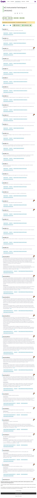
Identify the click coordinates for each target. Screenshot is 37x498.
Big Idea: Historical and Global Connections (20, 81)
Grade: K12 (15, 271)
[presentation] (4, 18)
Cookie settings (18, 490)
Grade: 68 (10, 33)
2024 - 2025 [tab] (22, 18)
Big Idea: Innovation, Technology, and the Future (21, 72)
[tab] (7, 25)
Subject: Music (6, 33)
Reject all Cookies (18, 496)
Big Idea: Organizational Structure (19, 128)
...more (17, 269)
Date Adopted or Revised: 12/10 (8, 34)
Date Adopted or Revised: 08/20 (8, 272)
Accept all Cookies (18, 493)
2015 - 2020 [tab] (5, 18)
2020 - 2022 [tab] (10, 18)
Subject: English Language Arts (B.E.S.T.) (9, 403)
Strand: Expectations (24, 403)
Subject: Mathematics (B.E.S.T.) (8, 271)
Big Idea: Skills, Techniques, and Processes (20, 168)
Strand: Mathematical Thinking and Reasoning (26, 271)
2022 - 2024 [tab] (16, 18)
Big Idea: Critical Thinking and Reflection (20, 33)
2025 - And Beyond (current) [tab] (7, 19)
